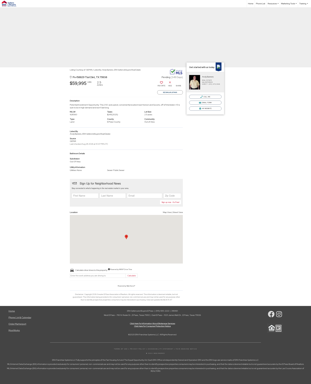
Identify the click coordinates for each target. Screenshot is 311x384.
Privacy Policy (138, 349)
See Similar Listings (170, 92)
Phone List (260, 3)
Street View (178, 212)
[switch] (161, 84)
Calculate (131, 275)
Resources (273, 4)
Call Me (206, 97)
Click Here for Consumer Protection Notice (152, 326)
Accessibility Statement (160, 349)
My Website (207, 108)
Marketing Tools (289, 4)
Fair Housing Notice (186, 349)
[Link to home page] (10, 3)
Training (304, 4)
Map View (167, 212)
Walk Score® (130, 286)
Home (250, 3)
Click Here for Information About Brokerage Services (152, 323)
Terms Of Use (121, 349)
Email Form (207, 102)
